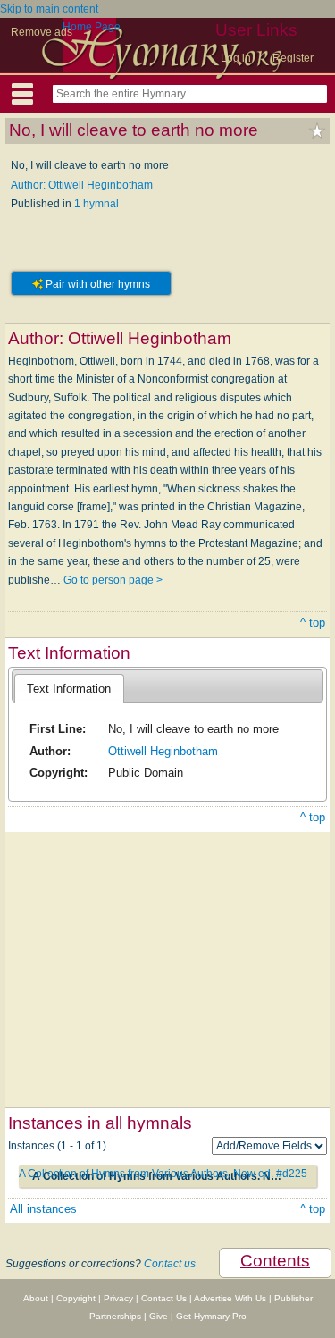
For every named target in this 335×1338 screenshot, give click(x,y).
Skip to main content (49, 9)
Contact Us (164, 1298)
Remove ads (41, 32)
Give (158, 1316)
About (35, 1298)
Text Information (69, 688)
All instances (43, 1209)
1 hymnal (96, 204)
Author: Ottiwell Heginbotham (82, 185)
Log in (236, 58)
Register (293, 58)
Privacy (118, 1298)
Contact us (170, 1264)
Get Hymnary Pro (211, 1316)
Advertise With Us (230, 1298)
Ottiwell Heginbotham (163, 751)
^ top (312, 622)
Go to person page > (113, 580)
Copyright (76, 1298)
